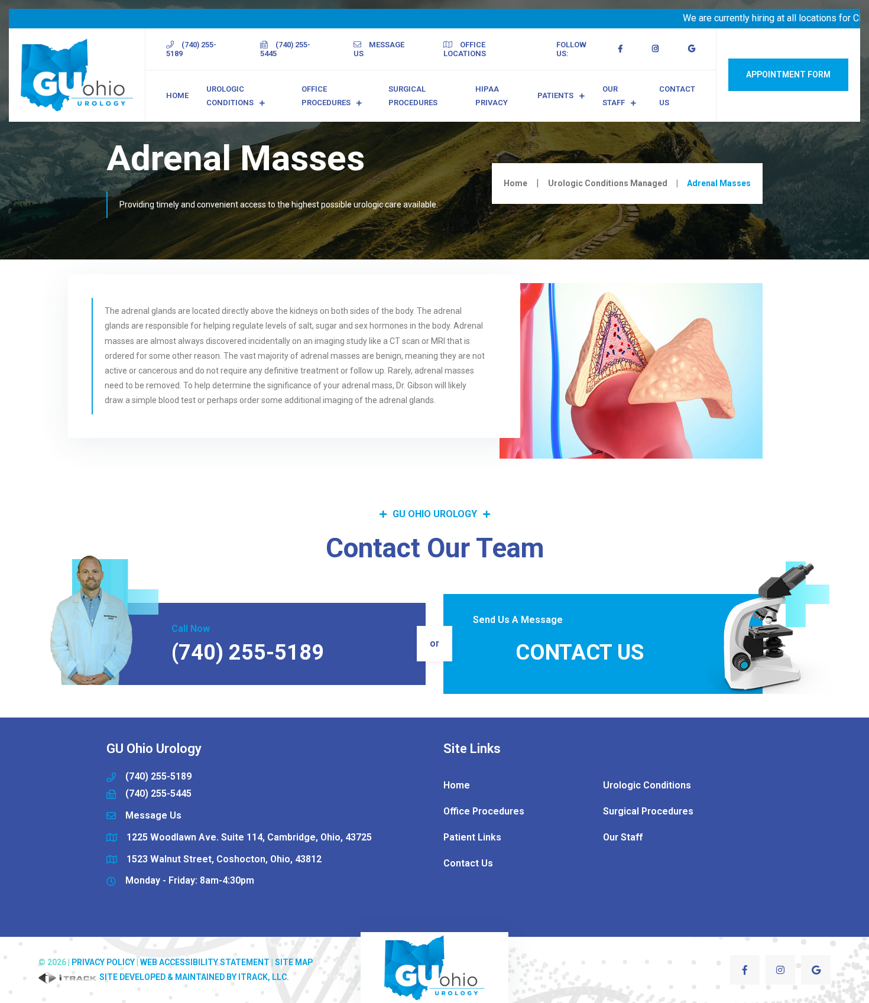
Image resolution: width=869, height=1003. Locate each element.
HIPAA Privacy (491, 96)
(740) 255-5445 (285, 49)
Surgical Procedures (412, 96)
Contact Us (677, 96)
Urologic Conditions (230, 96)
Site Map (294, 962)
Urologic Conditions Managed (607, 183)
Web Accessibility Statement (205, 962)
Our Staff (613, 96)
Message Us (379, 49)
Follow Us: (571, 49)
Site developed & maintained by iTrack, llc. (193, 977)
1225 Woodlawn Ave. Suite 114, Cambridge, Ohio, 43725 (249, 837)
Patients (555, 95)
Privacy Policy (103, 962)
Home (177, 95)
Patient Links (472, 837)
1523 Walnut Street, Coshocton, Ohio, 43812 (224, 859)
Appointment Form (788, 74)
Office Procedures (326, 96)
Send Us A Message (518, 619)
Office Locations (464, 49)
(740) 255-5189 (191, 49)
